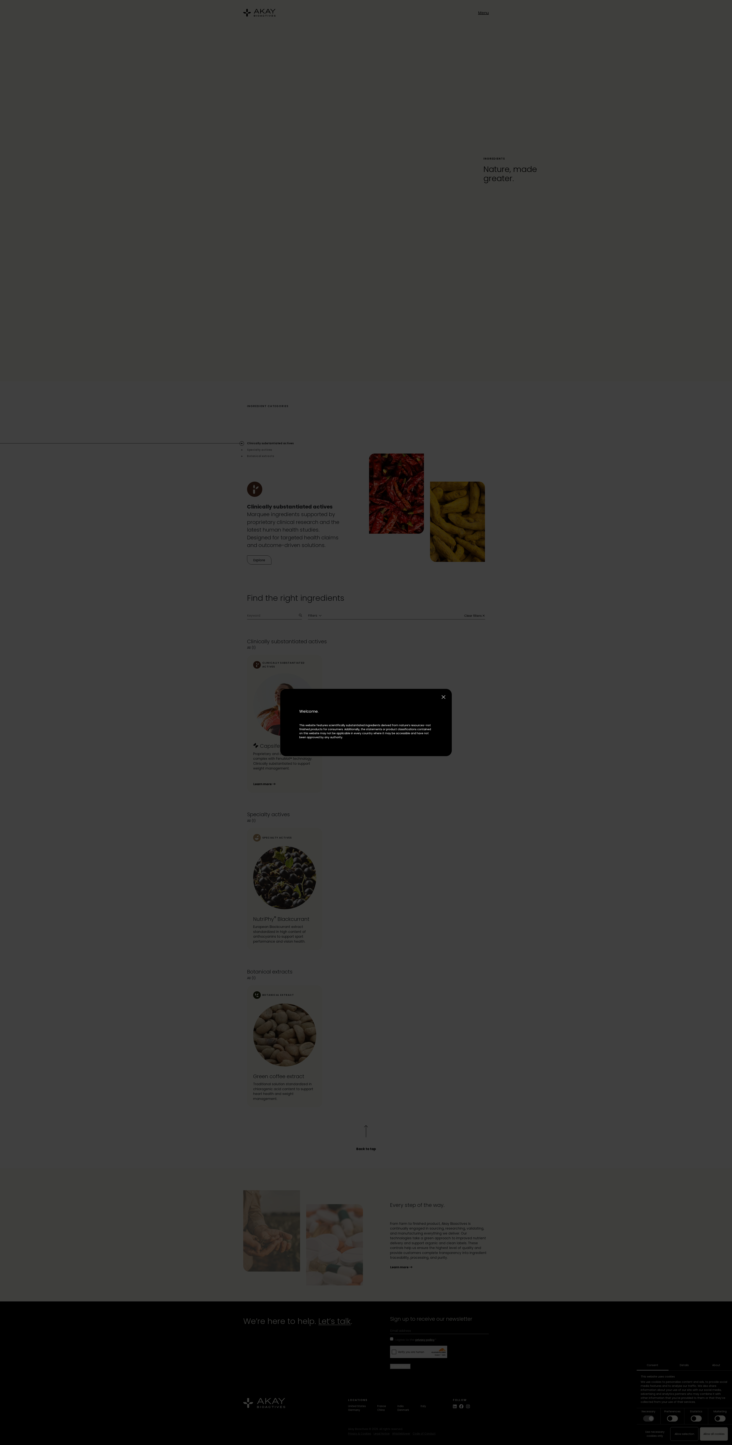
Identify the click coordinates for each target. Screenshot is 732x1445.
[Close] (443, 697)
